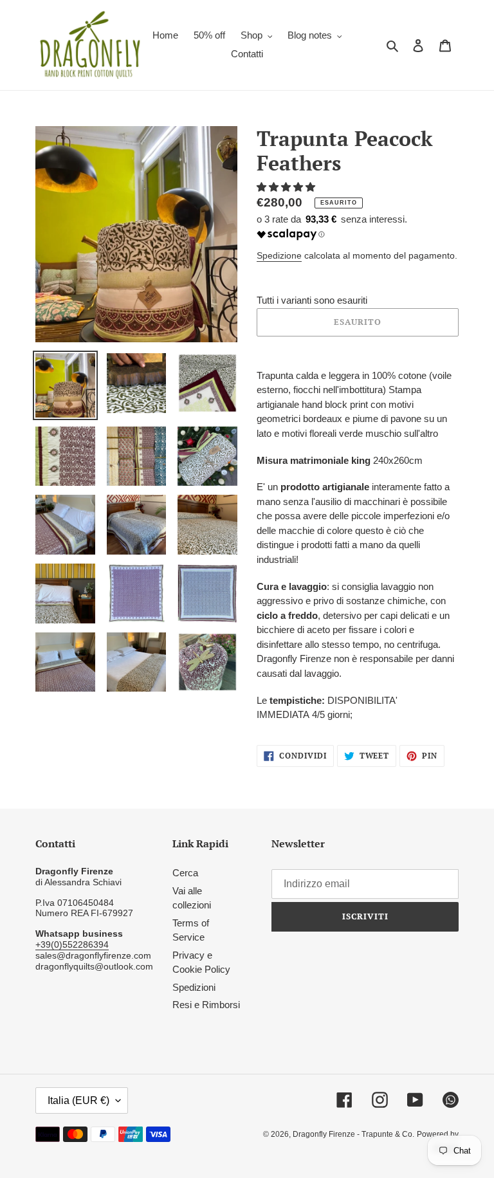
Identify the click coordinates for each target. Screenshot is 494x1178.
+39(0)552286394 (72, 944)
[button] (287, 186)
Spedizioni (193, 987)
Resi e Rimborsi (206, 1004)
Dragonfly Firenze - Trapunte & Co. (353, 1134)
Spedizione (279, 255)
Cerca (185, 872)
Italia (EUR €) (78, 1100)
